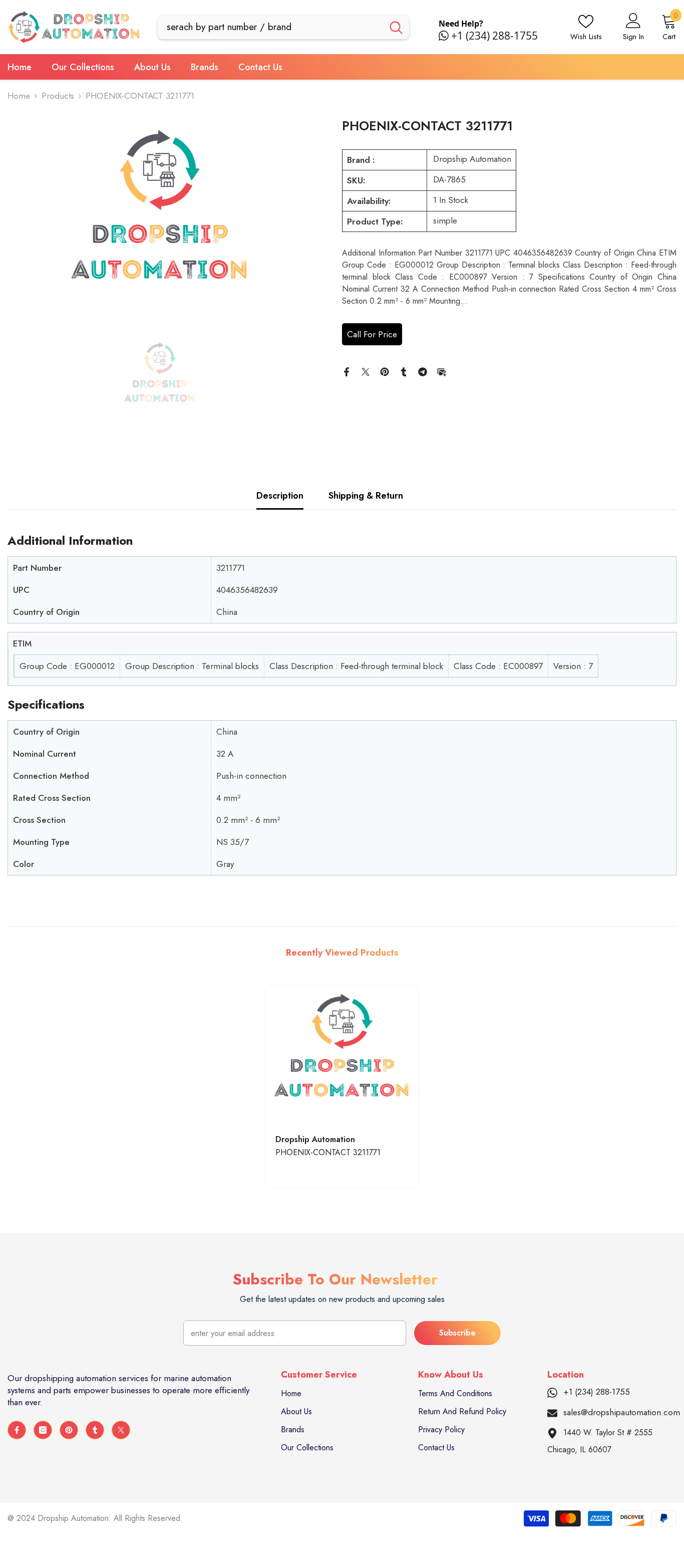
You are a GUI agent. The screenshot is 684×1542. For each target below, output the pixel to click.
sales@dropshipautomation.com (621, 1412)
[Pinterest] (384, 371)
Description (279, 495)
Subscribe (457, 1333)
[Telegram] (422, 371)
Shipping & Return (365, 495)
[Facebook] (346, 371)
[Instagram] (43, 1430)
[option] (160, 218)
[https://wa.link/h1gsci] (445, 36)
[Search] (283, 27)
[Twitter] (365, 371)
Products (58, 96)
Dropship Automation (472, 159)
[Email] (441, 371)
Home (19, 96)
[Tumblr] (403, 371)
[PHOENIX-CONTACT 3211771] (342, 1055)
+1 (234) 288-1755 (494, 36)
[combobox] (270, 27)
